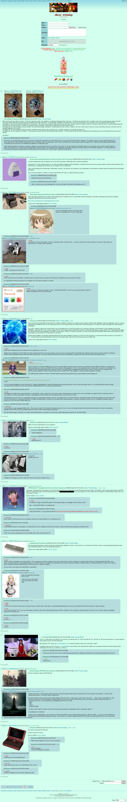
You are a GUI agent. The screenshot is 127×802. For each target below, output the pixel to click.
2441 (53, 509)
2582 (54, 436)
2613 (55, 175)
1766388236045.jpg (13, 691)
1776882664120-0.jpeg (34, 238)
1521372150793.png (13, 420)
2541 (27, 358)
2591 (27, 600)
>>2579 (35, 346)
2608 (27, 404)
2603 (27, 236)
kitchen (23, 1)
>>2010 (57, 744)
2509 (27, 761)
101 (55, 738)
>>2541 (31, 346)
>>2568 (6, 604)
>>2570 (6, 560)
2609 (27, 284)
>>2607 (28, 288)
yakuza (44, 1)
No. (34, 119)
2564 (72, 671)
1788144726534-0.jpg (16, 91)
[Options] (124, 1)
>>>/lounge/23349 (64, 646)
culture (31, 1)
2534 (54, 320)
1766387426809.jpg (13, 669)
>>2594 (103, 488)
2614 (54, 181)
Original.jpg (17, 92)
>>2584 (58, 436)
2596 (27, 530)
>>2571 (6, 625)
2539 (27, 346)
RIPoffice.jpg (31, 286)
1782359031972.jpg (13, 286)
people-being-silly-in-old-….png (35, 453)
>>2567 (6, 603)
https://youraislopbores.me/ (61, 643)
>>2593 (31, 557)
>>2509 (69, 727)
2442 (27, 515)
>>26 (5, 763)
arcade (14, 1)
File (49, 38)
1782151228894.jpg (13, 192)
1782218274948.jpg (40, 208)
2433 (82, 488)
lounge (10, 1)
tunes (27, 1)
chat (53, 1)
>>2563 (73, 727)
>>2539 (30, 362)
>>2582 (6, 446)
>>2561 (34, 439)
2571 (27, 557)
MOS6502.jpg (31, 541)
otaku (39, 1)
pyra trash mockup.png (34, 725)
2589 (66, 656)
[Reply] (49, 119)
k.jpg (31, 318)
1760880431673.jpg (13, 360)
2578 (27, 377)
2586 (66, 650)
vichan (65, 793)
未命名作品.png (33, 157)
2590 (27, 570)
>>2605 (31, 236)
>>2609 (31, 273)
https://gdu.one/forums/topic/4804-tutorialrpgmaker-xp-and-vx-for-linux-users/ (77, 511)
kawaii (18, 1)
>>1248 (6, 756)
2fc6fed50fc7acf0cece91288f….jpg (63, 208)
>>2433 (6, 517)
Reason (102, 783)
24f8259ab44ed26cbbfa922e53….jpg (37, 360)
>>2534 (6, 406)
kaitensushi (4, 1)
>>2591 (6, 618)
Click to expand (52, 203)
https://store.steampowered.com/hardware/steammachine (43, 201)
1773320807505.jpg (13, 572)
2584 (27, 444)
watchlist (69, 1)
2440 (53, 498)
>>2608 (71, 320)
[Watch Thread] (42, 119)
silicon (35, 1)
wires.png (32, 420)
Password (107, 781)
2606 (27, 475)
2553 (63, 543)
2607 (27, 273)
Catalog (30, 787)
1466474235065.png (13, 725)
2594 (26, 522)
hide (8, 91)
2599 (73, 194)
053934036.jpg (32, 668)
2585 (68, 637)
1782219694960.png (13, 453)
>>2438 (32, 501)
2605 (27, 266)
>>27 (32, 747)
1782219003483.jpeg (13, 238)
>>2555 (6, 609)
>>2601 (30, 240)
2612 (90, 159)
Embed (53, 38)
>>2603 (6, 269)
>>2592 (31, 600)
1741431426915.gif (13, 486)
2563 (27, 768)
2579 (27, 389)
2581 (54, 430)
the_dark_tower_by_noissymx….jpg (35, 691)
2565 (27, 689)
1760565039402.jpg (13, 318)
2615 (36, 119)
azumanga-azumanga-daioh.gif (34, 486)
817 (53, 422)
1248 (54, 744)
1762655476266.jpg (13, 541)
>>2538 (6, 349)
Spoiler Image (82, 27)
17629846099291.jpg (34, 192)
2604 (27, 451)
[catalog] (63, 19)
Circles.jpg (39, 92)
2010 (27, 753)
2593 (26, 623)
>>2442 (99, 488)
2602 (54, 206)
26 (52, 727)
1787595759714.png (13, 157)
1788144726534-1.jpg (37, 91)
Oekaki (58, 38)
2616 (27, 138)
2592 (26, 615)
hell (48, 1)
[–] (1, 91)
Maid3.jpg (32, 572)
